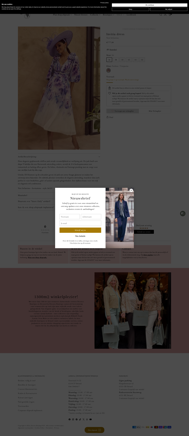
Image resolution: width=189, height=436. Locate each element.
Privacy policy (104, 2)
